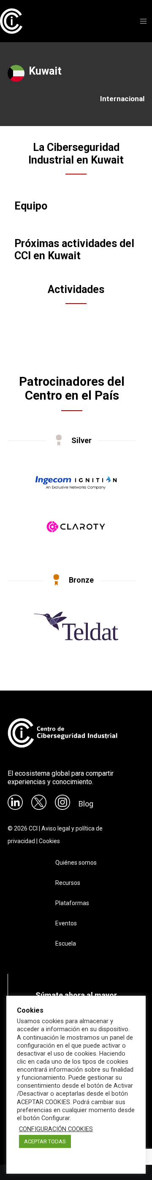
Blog (86, 803)
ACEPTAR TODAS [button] (45, 1141)
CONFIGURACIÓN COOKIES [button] (56, 1129)
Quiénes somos (76, 862)
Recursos (67, 882)
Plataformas (72, 903)
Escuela (65, 943)
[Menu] (141, 21)
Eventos (66, 923)
